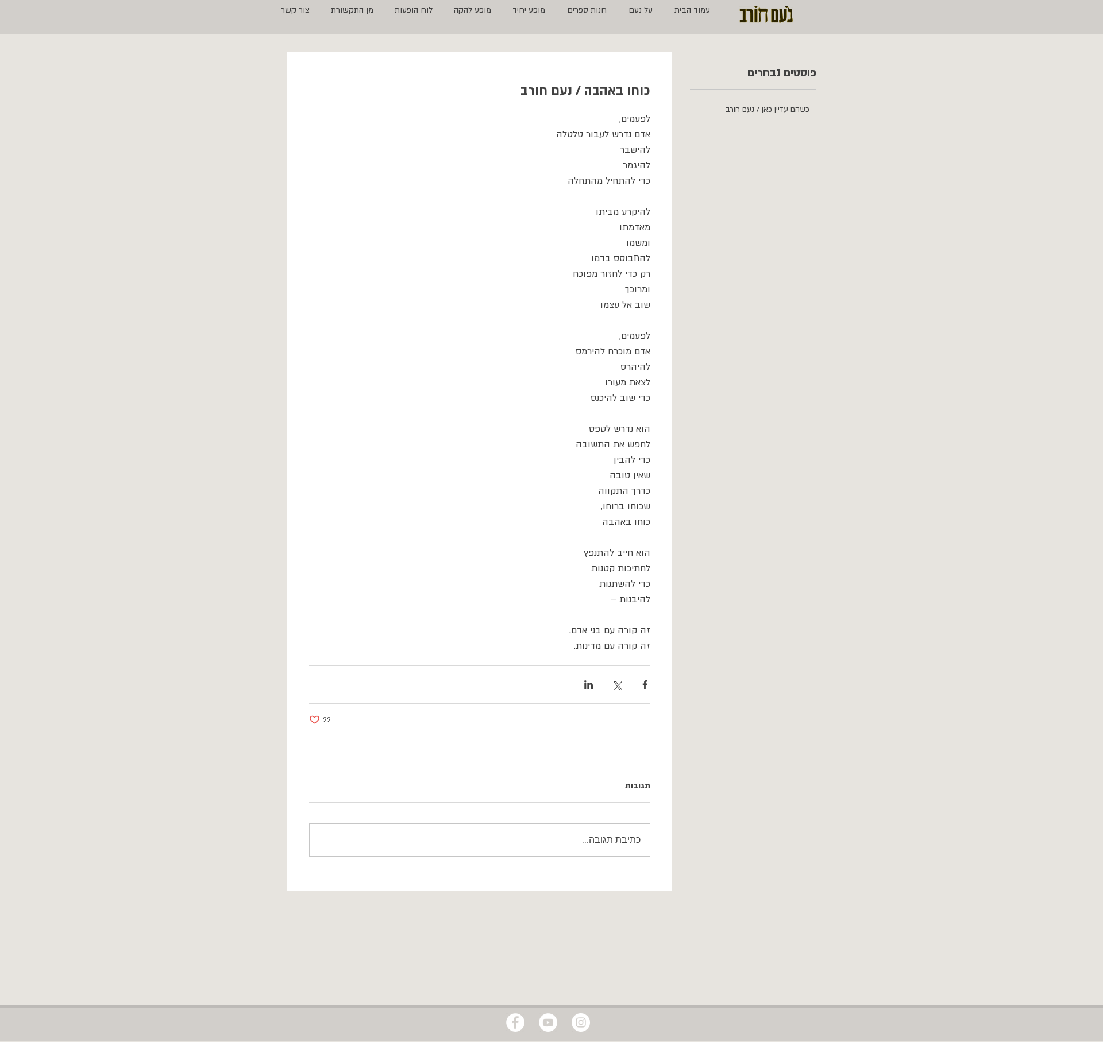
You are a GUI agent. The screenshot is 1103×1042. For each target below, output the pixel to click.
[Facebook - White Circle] (515, 1022)
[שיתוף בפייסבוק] (644, 684)
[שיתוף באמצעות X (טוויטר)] (616, 684)
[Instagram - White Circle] (581, 1022)
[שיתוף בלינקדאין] (588, 684)
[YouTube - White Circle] (548, 1022)
